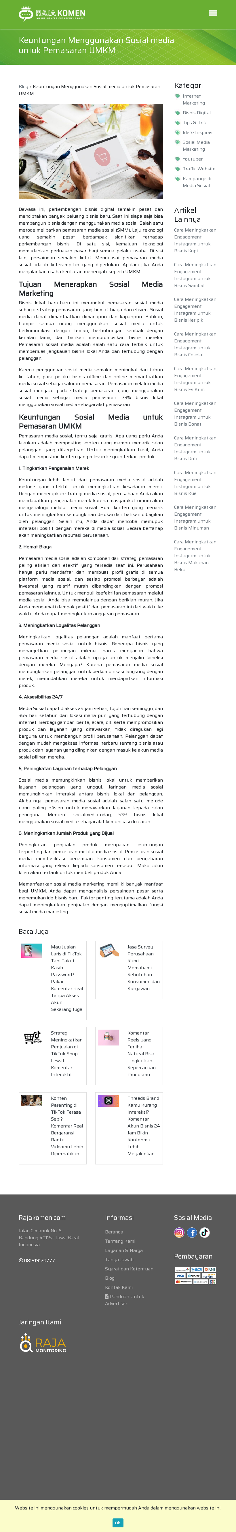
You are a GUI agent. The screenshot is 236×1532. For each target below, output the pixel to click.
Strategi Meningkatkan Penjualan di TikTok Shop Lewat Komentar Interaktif (67, 1053)
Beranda (114, 1231)
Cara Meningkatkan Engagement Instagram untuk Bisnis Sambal (195, 275)
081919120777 (39, 1260)
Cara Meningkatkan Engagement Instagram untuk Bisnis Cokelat (195, 344)
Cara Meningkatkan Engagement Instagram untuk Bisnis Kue (195, 483)
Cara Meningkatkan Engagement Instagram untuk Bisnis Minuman (195, 518)
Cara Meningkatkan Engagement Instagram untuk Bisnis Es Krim (195, 379)
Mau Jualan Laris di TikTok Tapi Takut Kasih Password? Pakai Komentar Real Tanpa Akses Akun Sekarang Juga (67, 978)
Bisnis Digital (197, 112)
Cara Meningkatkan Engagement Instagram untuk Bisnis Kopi (195, 240)
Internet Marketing (194, 100)
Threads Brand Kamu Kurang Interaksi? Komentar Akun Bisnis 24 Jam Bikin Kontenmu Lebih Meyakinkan (143, 1126)
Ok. (118, 1523)
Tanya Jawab (119, 1259)
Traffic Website (199, 168)
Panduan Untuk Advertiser (124, 1300)
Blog (23, 86)
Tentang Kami (120, 1241)
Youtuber (193, 159)
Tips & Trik (194, 122)
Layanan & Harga (124, 1250)
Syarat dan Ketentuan (129, 1268)
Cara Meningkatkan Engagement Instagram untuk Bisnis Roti (195, 448)
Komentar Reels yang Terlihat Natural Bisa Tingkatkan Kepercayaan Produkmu (141, 1053)
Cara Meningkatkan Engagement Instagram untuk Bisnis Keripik (195, 310)
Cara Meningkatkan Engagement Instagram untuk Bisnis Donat (195, 414)
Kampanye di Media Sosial (197, 182)
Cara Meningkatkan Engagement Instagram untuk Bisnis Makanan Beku (195, 555)
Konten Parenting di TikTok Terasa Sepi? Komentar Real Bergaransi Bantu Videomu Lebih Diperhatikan (67, 1126)
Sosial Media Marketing (196, 146)
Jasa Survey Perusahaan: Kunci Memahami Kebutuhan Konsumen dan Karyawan (143, 967)
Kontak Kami (119, 1287)
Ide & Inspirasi (198, 132)
